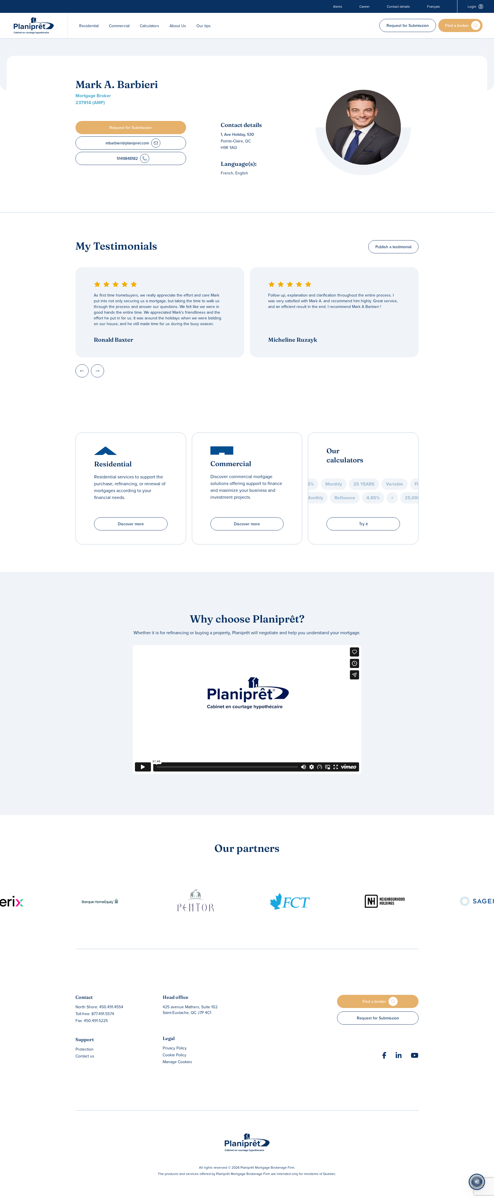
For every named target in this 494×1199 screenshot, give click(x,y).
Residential (89, 26)
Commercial (119, 26)
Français (433, 6)
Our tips (203, 26)
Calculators (149, 26)
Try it (363, 524)
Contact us (84, 1056)
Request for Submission (408, 25)
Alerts (337, 6)
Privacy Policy (175, 1048)
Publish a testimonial (393, 247)
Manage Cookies (177, 1062)
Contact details (398, 6)
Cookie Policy (174, 1055)
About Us (178, 26)
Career (364, 6)
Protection (84, 1049)
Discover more (131, 524)
